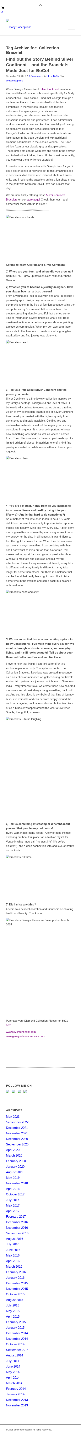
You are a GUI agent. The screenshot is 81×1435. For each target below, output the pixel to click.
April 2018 (13, 1188)
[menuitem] (69, 27)
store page (33, 199)
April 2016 (13, 1261)
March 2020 (14, 1155)
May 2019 (13, 1177)
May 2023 (13, 1116)
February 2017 (16, 1216)
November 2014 (17, 1338)
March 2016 (14, 1266)
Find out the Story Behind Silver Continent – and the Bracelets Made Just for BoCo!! (39, 65)
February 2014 (16, 1388)
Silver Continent (49, 89)
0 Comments (35, 76)
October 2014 (15, 1344)
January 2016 (15, 1277)
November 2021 (17, 1133)
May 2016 (13, 1255)
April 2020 (13, 1150)
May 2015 (13, 1311)
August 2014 (14, 1355)
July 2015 (12, 1305)
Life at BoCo (53, 76)
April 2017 (13, 1211)
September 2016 (17, 1233)
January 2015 (15, 1327)
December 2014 (17, 1333)
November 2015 (17, 1288)
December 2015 (17, 1283)
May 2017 (13, 1205)
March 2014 (14, 1383)
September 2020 (17, 1144)
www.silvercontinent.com (21, 1031)
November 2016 (17, 1227)
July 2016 (12, 1244)
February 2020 (16, 1161)
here (8, 1025)
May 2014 (13, 1372)
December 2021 (17, 1127)
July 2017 (12, 1200)
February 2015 (16, 1322)
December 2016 (17, 1222)
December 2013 (17, 1399)
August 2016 (14, 1238)
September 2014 (17, 1350)
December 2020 (17, 1139)
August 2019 (14, 1172)
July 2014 (12, 1361)
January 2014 (15, 1394)
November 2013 (17, 1405)
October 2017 (15, 1194)
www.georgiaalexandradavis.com (25, 1036)
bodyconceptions (14, 80)
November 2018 (17, 1183)
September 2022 (17, 1122)
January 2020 (15, 1166)
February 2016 (16, 1272)
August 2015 (14, 1300)
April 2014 (13, 1377)
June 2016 (13, 1250)
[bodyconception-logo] (33, 27)
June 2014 (13, 1366)
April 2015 (13, 1316)
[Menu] (69, 27)
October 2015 (15, 1294)
